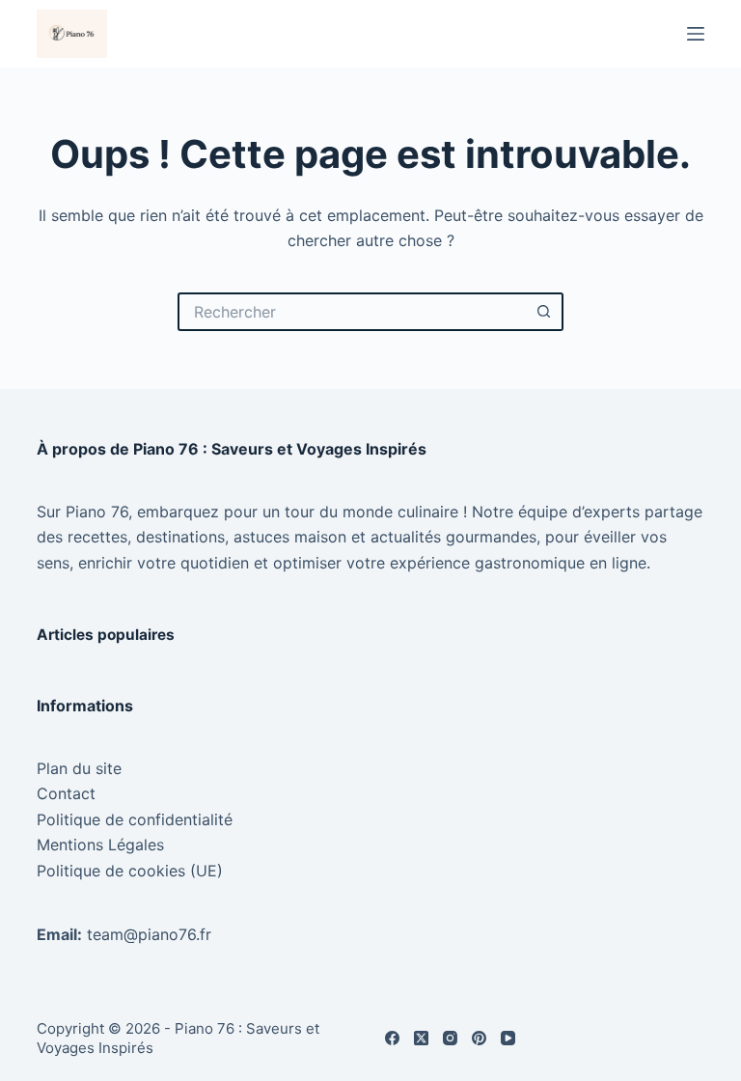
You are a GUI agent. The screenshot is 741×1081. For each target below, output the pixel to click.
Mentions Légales (100, 844)
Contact (66, 793)
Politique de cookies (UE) (130, 870)
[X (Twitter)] (421, 1038)
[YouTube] (508, 1038)
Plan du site (79, 768)
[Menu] (695, 33)
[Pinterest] (479, 1038)
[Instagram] (450, 1038)
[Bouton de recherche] (544, 311)
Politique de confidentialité (135, 819)
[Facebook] (392, 1038)
